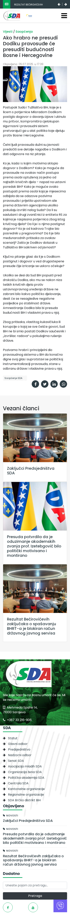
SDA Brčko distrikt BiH (24, 800)
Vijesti (8, 31)
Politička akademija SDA (26, 777)
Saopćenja (24, 31)
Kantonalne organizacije (26, 789)
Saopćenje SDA (13, 378)
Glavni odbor (18, 744)
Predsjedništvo (19, 749)
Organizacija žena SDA (25, 772)
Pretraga (35, 896)
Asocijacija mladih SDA (25, 766)
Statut (13, 738)
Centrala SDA (18, 783)
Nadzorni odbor (20, 755)
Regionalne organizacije (26, 794)
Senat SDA (16, 761)
